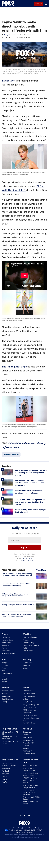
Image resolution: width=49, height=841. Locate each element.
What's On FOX (28, 743)
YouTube (5, 782)
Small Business (7, 699)
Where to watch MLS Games (30, 803)
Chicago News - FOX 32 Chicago (9, 738)
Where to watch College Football (29, 769)
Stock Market (7, 696)
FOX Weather (27, 651)
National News (7, 640)
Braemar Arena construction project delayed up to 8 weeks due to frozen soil (18, 605)
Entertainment (28, 35)
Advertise (26, 748)
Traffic (25, 648)
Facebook (5, 771)
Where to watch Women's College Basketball (29, 792)
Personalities (27, 737)
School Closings (28, 643)
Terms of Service (26, 560)
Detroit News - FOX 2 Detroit (10, 742)
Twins (4, 668)
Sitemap (26, 745)
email (29, 815)
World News (6, 643)
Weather (27, 634)
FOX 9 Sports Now (29, 710)
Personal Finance (8, 691)
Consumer (5, 651)
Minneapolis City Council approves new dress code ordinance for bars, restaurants (30, 482)
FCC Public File (28, 751)
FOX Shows (27, 691)
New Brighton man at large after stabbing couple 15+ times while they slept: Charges (17, 575)
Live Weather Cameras (31, 645)
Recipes (25, 668)
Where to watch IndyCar (28, 782)
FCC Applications (29, 754)
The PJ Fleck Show (29, 707)
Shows (26, 687)
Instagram (5, 774)
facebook (20, 815)
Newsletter (6, 768)
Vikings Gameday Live (31, 704)
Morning (27, 659)
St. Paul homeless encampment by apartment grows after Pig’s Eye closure (30, 502)
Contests (26, 735)
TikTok (4, 779)
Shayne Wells (27, 663)
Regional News (9, 728)
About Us (27, 728)
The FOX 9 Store (29, 723)
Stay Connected (10, 759)
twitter (24, 815)
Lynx (3, 676)
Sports (5, 659)
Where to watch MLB (30, 773)
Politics (4, 648)
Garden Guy (27, 665)
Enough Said (27, 702)
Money (5, 687)
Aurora (4, 682)
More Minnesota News (13, 569)
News (5, 634)
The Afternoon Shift (30, 715)
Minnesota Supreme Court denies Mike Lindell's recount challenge (16, 585)
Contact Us (27, 732)
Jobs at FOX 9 (28, 740)
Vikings (4, 663)
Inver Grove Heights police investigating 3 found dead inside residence (17, 615)
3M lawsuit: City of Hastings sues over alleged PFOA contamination (15, 595)
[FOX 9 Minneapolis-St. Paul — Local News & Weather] (8, 3)
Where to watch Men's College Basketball (31, 786)
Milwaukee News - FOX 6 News (10, 733)
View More (41, 570)
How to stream (7, 763)
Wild (3, 671)
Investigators (6, 645)
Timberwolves (7, 673)
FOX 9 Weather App (30, 637)
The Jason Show (29, 693)
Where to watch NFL (30, 766)
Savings (4, 702)
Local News (6, 637)
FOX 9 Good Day (29, 696)
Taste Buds (27, 713)
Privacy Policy (27, 558)
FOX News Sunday (8, 653)
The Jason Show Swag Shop (31, 719)
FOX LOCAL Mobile (9, 766)
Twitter (4, 776)
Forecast (26, 640)
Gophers (5, 665)
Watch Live (38, 4)
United (4, 679)
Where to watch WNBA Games (31, 798)
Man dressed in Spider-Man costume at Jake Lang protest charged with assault (30, 472)
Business (5, 693)
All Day (25, 699)
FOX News (20, 35)
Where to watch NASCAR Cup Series (30, 777)
